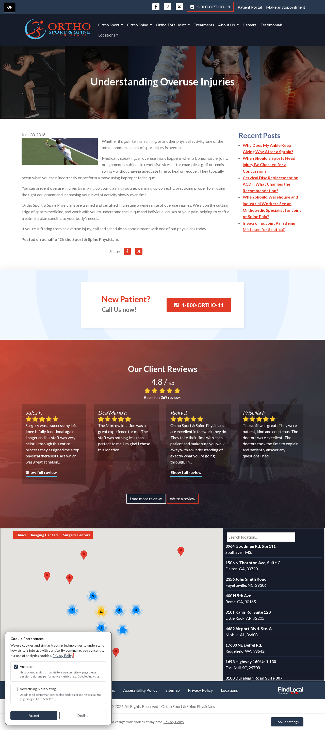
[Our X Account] (179, 9)
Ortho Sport (109, 24)
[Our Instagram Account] (167, 9)
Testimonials (272, 24)
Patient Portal (250, 7)
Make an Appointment (285, 7)
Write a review (182, 498)
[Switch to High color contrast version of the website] (9, 7)
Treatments (204, 24)
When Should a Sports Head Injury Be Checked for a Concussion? (269, 164)
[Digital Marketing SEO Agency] (290, 689)
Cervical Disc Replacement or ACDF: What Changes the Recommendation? (270, 184)
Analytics (26, 667)
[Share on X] (139, 252)
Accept (34, 716)
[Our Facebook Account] (156, 9)
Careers (249, 24)
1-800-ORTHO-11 (213, 6)
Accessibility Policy (140, 690)
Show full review (41, 472)
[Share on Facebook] (127, 252)
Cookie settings (287, 722)
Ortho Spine (138, 24)
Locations (106, 34)
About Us (227, 24)
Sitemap (173, 690)
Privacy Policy (200, 690)
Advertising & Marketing (38, 689)
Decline (82, 716)
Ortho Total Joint (171, 24)
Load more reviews (146, 498)
